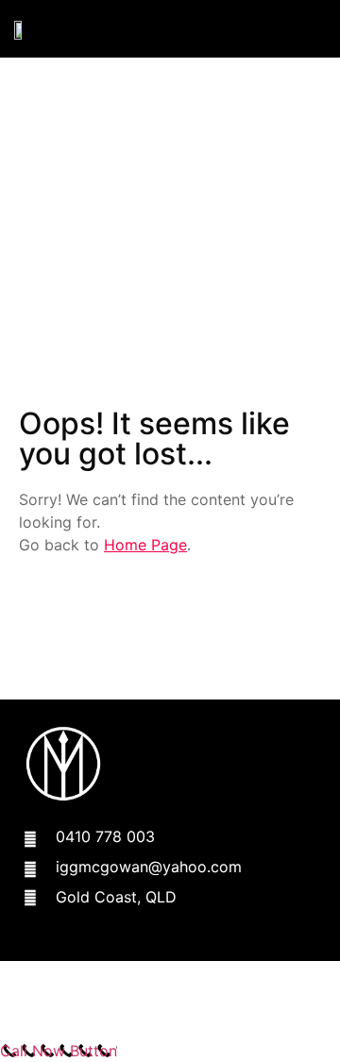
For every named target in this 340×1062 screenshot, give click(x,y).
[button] (311, 29)
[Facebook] (41, 944)
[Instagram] (88, 944)
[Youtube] (136, 944)
